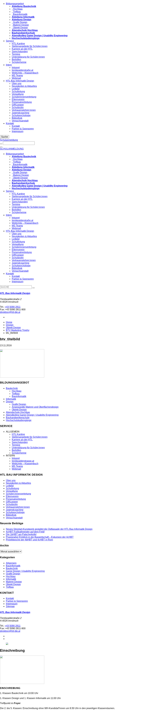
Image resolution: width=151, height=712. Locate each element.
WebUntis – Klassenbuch (25, 73)
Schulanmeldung (9, 140)
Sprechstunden (20, 51)
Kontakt (10, 123)
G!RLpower (18, 104)
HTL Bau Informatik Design (20, 81)
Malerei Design (20, 25)
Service (10, 41)
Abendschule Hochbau (18, 412)
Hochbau (17, 9)
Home (9, 322)
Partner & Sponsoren (23, 128)
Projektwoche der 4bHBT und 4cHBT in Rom (29, 539)
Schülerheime (19, 62)
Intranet (16, 67)
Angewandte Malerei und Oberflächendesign (35, 407)
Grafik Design (19, 22)
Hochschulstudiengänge (18, 420)
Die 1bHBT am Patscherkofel (21, 534)
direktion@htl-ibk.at (10, 312)
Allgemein (11, 563)
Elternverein (18, 99)
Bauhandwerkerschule (17, 417)
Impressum (17, 131)
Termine (16, 54)
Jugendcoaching (20, 112)
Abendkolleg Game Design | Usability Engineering (32, 415)
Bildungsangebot (15, 3)
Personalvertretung (22, 102)
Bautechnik (12, 388)
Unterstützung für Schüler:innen (28, 57)
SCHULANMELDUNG (12, 149)
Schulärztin (18, 107)
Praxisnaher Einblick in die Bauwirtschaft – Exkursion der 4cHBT (40, 537)
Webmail (16, 78)
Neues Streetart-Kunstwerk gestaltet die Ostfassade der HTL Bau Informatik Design (49, 529)
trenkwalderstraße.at (22, 70)
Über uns (16, 83)
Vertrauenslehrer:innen (24, 110)
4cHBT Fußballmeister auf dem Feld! (25, 531)
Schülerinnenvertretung (24, 97)
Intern (9, 65)
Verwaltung (18, 94)
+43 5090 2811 (12, 307)
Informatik (11, 399)
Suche (4, 137)
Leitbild (15, 89)
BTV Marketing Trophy (17, 330)
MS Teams (17, 75)
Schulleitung (18, 91)
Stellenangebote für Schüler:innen (29, 46)
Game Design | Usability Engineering (25, 571)
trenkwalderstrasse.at (23, 461)
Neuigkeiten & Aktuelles (24, 86)
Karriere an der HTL (22, 49)
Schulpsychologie (21, 115)
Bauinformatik (19, 14)
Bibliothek (17, 118)
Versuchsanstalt (20, 120)
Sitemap (10, 606)
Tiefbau (16, 11)
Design (9, 325)
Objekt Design (20, 27)
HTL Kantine (18, 43)
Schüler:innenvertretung (18, 493)
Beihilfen (16, 59)
